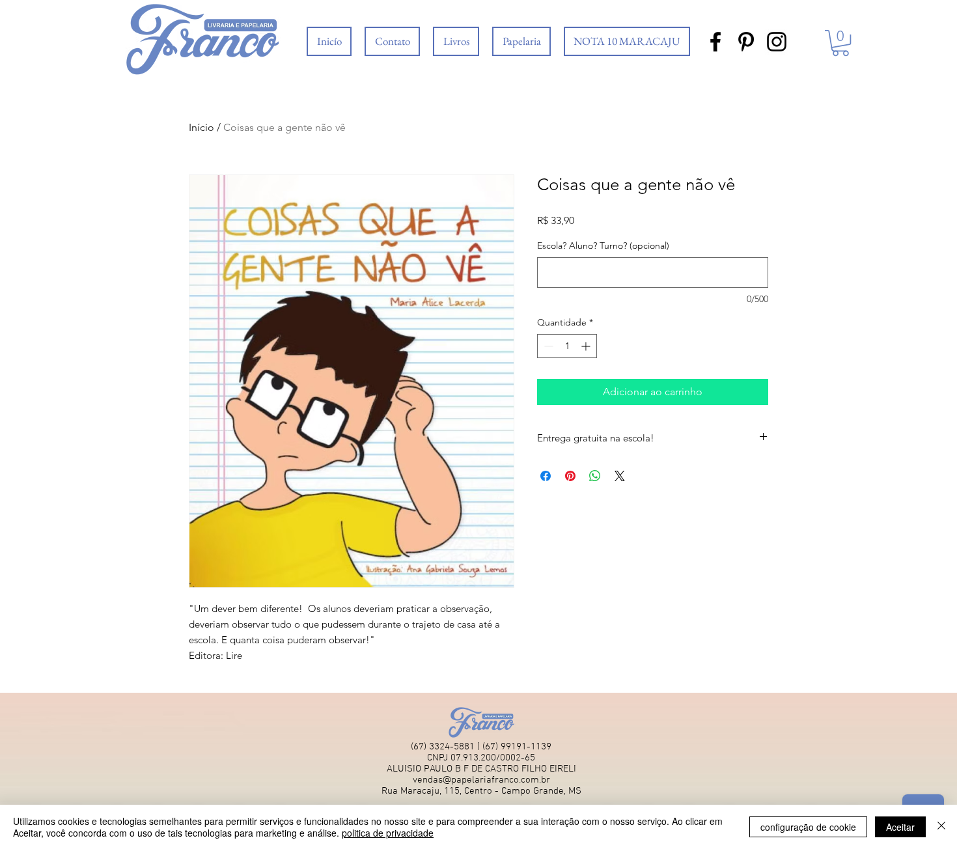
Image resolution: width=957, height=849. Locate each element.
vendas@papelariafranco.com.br (481, 780)
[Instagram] (777, 42)
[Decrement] (547, 346)
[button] (456, 41)
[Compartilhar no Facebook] (545, 476)
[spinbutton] (567, 346)
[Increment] (587, 346)
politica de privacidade (388, 832)
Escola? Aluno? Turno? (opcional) (603, 245)
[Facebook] (715, 42)
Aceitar (900, 826)
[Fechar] (941, 827)
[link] (840, 43)
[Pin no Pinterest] (570, 476)
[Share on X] (620, 476)
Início (201, 127)
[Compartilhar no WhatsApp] (595, 476)
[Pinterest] (746, 42)
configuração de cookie (808, 826)
